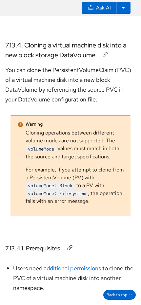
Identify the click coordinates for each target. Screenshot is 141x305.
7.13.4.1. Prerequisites (32, 248)
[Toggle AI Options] (123, 8)
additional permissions (72, 268)
